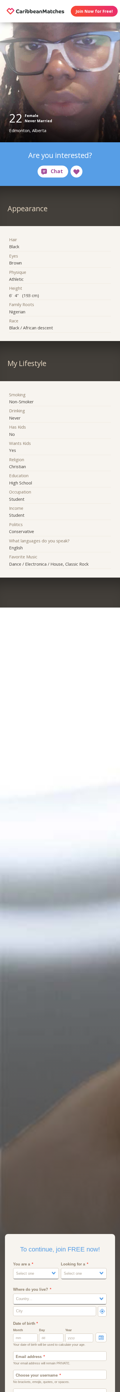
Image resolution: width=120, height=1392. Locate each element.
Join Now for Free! (94, 11)
